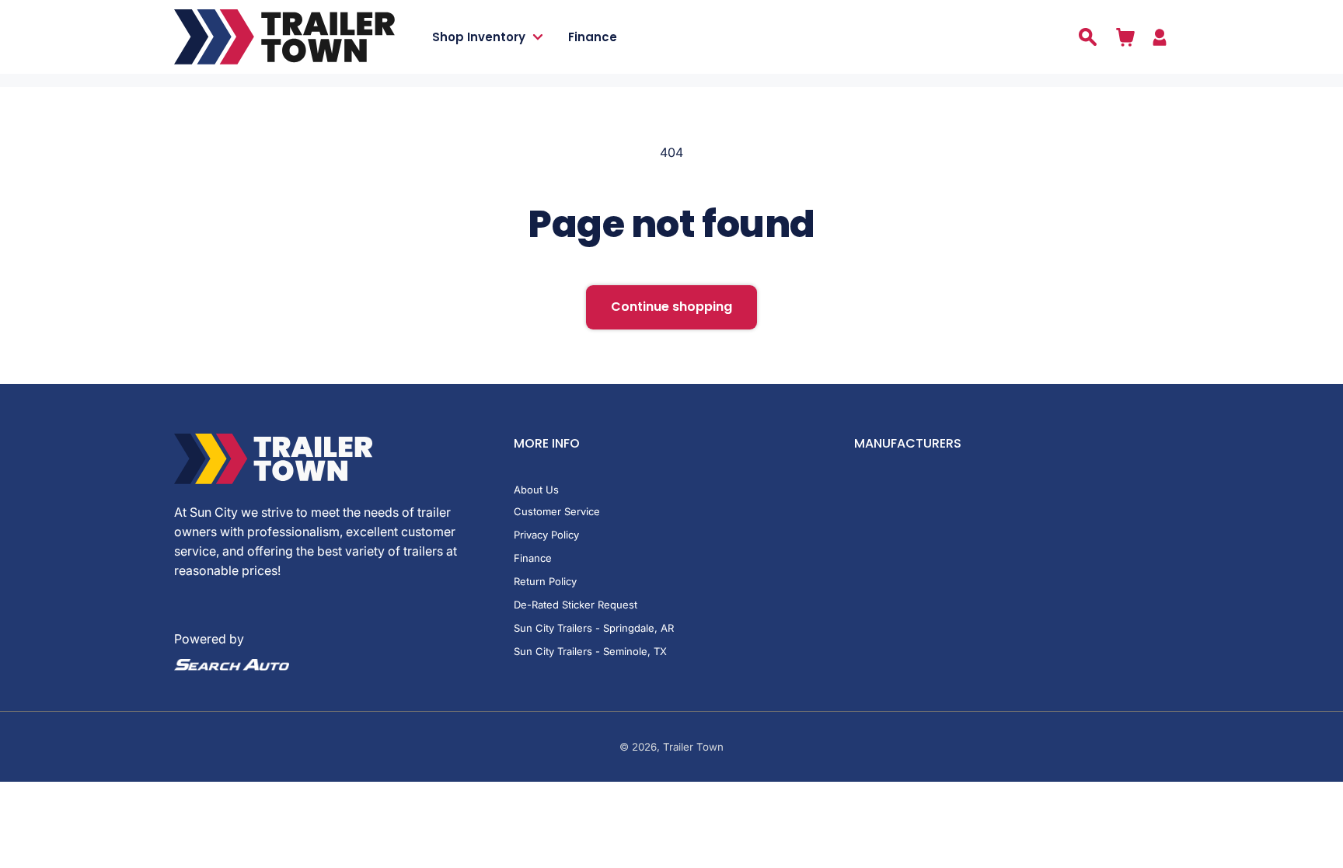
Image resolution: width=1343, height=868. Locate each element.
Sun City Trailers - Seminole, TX (590, 651)
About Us (536, 489)
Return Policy (545, 581)
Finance (533, 558)
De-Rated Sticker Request (575, 604)
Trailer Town (693, 747)
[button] (500, 37)
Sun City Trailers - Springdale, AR (594, 628)
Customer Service (557, 511)
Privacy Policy (546, 534)
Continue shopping (671, 306)
